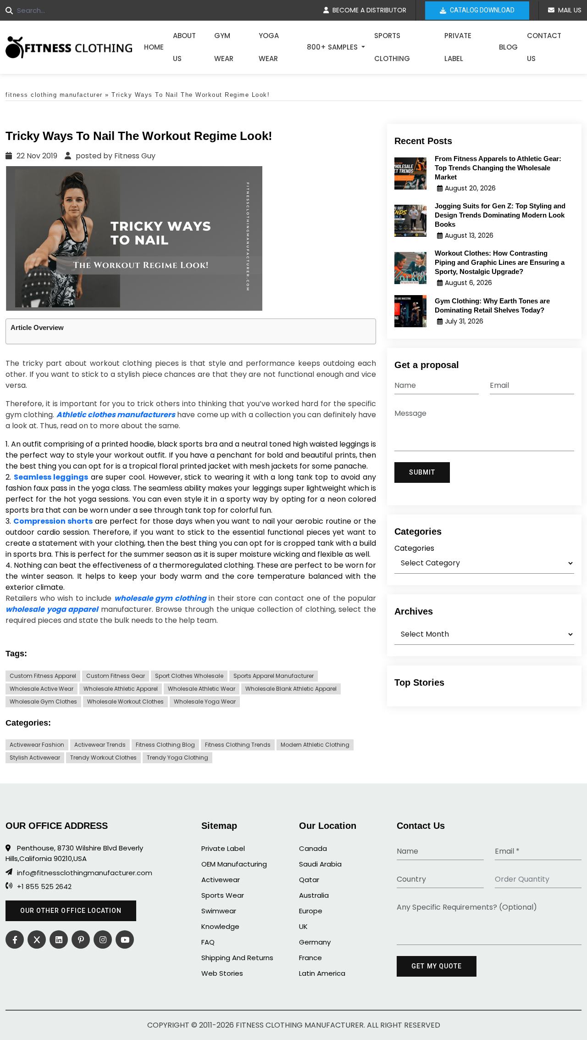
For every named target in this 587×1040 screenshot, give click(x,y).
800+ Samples (333, 47)
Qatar (309, 879)
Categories (414, 548)
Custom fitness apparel (43, 676)
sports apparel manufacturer (273, 676)
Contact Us (544, 47)
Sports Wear (222, 895)
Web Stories (222, 973)
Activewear (220, 879)
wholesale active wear (41, 689)
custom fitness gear (115, 676)
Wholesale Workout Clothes (125, 701)
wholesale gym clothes (43, 701)
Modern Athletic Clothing (315, 745)
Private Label (457, 47)
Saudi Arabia (320, 864)
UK (303, 926)
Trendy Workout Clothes (103, 757)
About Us (184, 47)
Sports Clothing (392, 47)
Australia (314, 895)
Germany (315, 942)
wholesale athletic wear (201, 689)
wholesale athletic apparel (120, 689)
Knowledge (220, 926)
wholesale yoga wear (205, 701)
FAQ (208, 942)
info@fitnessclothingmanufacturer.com (84, 873)
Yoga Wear (269, 47)
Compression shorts (53, 521)
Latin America (322, 973)
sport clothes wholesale (189, 676)
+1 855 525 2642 (44, 886)
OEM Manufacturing (234, 864)
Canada (313, 848)
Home (154, 47)
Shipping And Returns (237, 957)
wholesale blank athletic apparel (291, 689)
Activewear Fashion (37, 745)
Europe (310, 911)
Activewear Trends (100, 745)
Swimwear (218, 911)
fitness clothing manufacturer (54, 94)
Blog (508, 47)
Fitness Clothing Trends (238, 745)
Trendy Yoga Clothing (177, 757)
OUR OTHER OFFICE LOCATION (71, 910)
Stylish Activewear (35, 757)
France (310, 957)
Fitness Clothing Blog (165, 745)
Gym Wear (223, 47)
